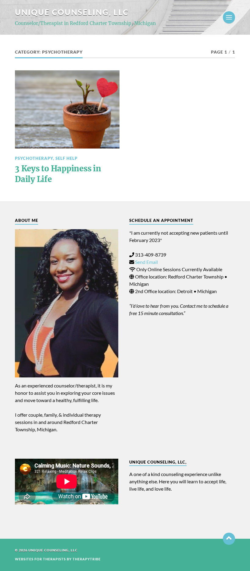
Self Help (66, 158)
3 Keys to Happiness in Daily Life (58, 174)
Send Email (146, 262)
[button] (229, 539)
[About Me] (66, 303)
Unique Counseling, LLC (72, 12)
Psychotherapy (34, 158)
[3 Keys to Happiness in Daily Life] (67, 109)
